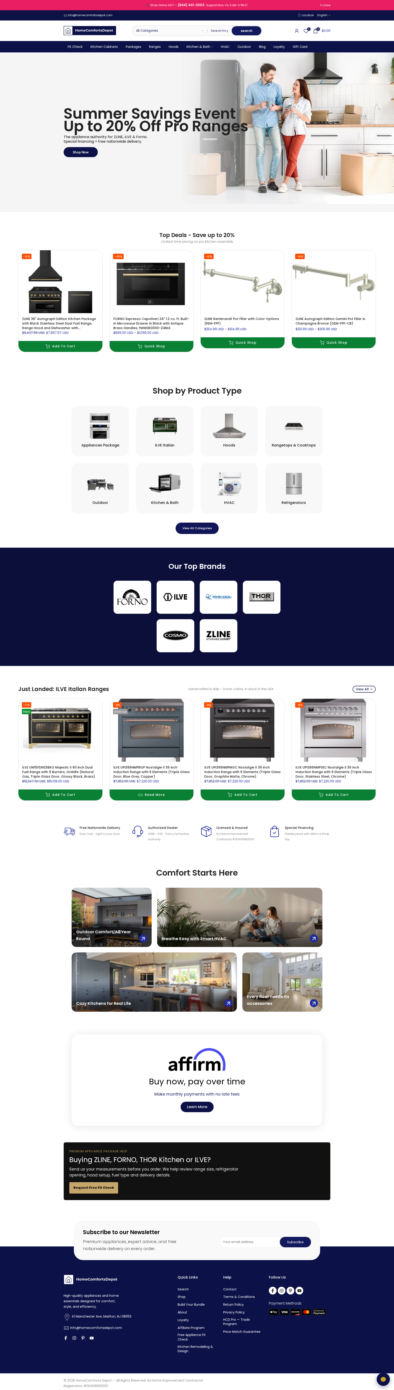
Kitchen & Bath (198, 46)
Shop (182, 1297)
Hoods (174, 46)
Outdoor (244, 46)
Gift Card (300, 46)
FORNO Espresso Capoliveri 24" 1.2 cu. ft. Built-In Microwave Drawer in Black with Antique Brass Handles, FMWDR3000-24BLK (151, 323)
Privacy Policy (234, 1312)
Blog (262, 46)
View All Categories (197, 528)
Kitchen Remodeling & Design (195, 1349)
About (182, 1312)
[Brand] (132, 597)
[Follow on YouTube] (92, 1338)
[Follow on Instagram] (74, 1338)
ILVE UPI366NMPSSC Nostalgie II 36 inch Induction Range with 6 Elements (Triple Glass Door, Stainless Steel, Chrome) (334, 772)
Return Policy (233, 1304)
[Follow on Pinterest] (83, 1338)
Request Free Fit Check (93, 1187)
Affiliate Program (191, 1328)
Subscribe (295, 1242)
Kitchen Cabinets (104, 46)
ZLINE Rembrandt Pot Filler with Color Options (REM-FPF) (241, 320)
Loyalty (279, 46)
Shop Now (81, 152)
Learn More (197, 1106)
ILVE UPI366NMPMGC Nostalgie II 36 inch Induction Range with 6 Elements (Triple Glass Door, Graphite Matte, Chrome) (242, 772)
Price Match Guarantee (241, 1332)
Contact (230, 1289)
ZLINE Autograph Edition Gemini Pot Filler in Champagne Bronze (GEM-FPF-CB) (330, 320)
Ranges (155, 46)
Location (308, 15)
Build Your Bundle (191, 1304)
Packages (133, 46)
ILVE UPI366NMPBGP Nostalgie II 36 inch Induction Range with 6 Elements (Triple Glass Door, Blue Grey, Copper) (151, 772)
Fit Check (75, 46)
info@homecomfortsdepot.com (90, 15)
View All (362, 689)
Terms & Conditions (239, 1297)
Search (183, 1289)
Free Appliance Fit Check (192, 1337)
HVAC (225, 46)
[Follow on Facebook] (66, 1338)
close (70, 5)
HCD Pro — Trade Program (236, 1322)
